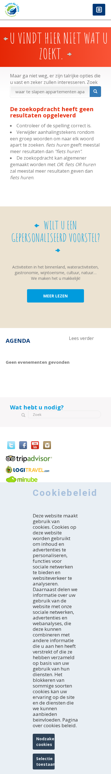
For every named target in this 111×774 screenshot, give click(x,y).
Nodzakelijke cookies (45, 741)
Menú (98, 10)
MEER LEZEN (55, 296)
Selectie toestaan (45, 761)
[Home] (27, 9)
